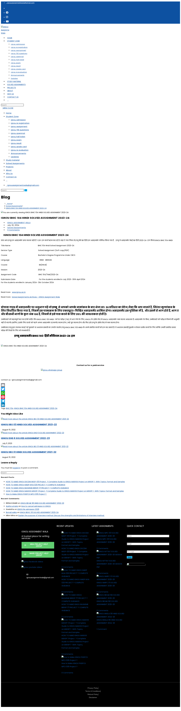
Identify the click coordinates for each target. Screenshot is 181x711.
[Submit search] (25, 190)
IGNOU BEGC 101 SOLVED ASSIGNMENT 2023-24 (39, 512)
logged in (16, 468)
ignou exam (16, 140)
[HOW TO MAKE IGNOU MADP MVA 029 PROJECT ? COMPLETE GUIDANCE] (75, 576)
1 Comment (102, 629)
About (9, 170)
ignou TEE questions (20, 129)
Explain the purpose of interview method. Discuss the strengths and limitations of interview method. (61, 515)
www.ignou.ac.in (19, 292)
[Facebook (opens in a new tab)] (7, 12)
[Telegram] (90, 401)
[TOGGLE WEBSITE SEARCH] (8, 100)
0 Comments (13, 230)
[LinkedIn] (90, 405)
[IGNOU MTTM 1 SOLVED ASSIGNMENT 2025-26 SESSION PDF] (110, 557)
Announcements (18, 153)
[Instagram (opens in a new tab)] (7, 17)
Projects (9, 166)
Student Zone (12, 116)
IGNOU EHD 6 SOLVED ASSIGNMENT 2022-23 (25, 438)
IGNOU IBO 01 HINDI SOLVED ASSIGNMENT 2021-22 (28, 452)
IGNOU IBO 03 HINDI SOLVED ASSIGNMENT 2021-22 (29, 424)
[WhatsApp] (90, 393)
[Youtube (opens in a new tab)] (7, 21)
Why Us (9, 173)
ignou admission (18, 119)
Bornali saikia (11, 512)
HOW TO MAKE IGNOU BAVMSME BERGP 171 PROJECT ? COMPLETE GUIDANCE (37, 488)
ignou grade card (19, 146)
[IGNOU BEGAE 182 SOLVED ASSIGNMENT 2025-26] (110, 598)
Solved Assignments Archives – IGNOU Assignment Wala (36, 297)
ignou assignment (19, 126)
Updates (15, 156)
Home (8, 113)
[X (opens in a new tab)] (7, 8)
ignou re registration (20, 123)
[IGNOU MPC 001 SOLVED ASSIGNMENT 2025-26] (110, 536)
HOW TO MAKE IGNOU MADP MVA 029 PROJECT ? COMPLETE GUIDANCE (35, 485)
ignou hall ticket (18, 136)
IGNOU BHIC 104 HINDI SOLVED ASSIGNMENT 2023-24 (26, 208)
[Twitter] (90, 389)
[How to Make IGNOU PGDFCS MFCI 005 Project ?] (75, 660)
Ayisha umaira (12, 506)
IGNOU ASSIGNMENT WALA (19, 222)
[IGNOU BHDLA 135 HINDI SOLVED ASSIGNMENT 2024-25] (110, 617)
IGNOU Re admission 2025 (28, 509)
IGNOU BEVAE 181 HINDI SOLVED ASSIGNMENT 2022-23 (42, 503)
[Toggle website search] (6, 180)
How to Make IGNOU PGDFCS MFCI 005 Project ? (26, 494)
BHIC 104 (9, 408)
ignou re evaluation (19, 150)
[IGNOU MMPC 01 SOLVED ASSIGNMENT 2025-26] (110, 579)
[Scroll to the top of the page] (1, 708)
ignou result (16, 143)
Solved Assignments (15, 163)
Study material (12, 160)
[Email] (90, 385)
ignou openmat (18, 133)
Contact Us (11, 177)
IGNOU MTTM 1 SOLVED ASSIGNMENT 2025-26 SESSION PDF (109, 564)
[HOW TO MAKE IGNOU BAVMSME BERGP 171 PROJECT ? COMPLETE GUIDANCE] (75, 601)
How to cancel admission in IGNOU (36, 506)
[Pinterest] (90, 397)
